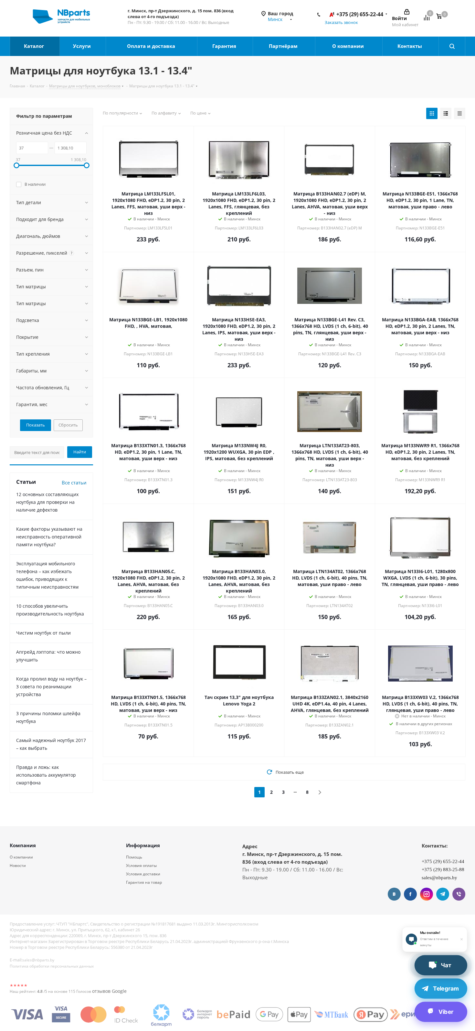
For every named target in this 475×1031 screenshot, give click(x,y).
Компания (23, 845)
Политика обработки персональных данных (52, 966)
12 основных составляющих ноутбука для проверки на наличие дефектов (47, 502)
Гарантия (225, 46)
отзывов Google (109, 991)
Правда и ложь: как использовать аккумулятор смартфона (46, 775)
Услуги (82, 46)
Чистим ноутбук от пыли (43, 633)
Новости (18, 865)
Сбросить (68, 425)
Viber (458, 894)
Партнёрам (284, 46)
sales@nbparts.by (38, 960)
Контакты (410, 46)
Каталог (34, 46)
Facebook (410, 894)
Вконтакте (394, 894)
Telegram (442, 894)
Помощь (134, 857)
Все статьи (74, 482)
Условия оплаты (141, 865)
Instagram (426, 894)
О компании (348, 46)
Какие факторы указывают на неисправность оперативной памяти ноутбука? (49, 537)
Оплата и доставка (151, 46)
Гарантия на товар (144, 882)
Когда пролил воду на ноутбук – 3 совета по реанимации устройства (51, 686)
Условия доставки (143, 874)
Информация (143, 845)
